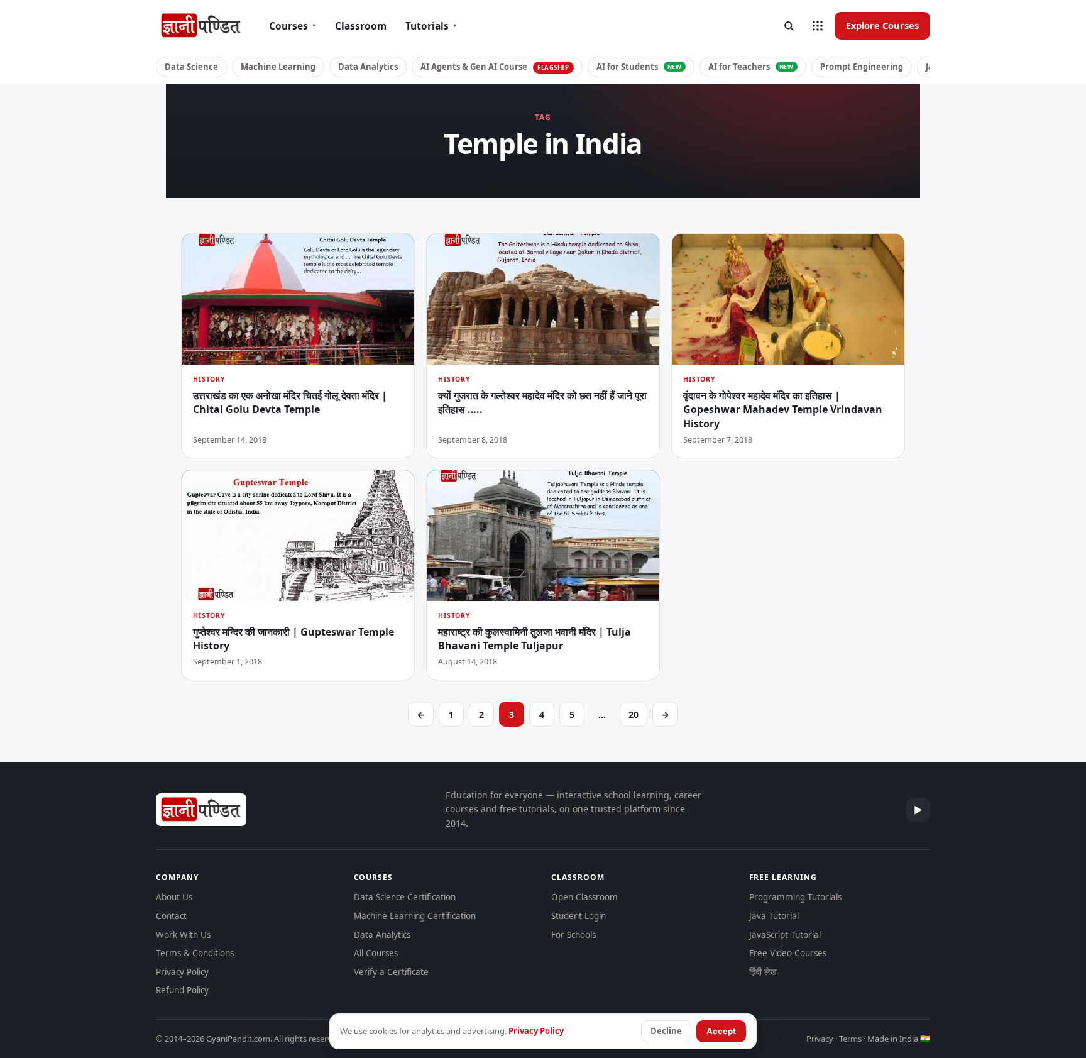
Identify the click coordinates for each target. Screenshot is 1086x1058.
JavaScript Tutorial (785, 934)
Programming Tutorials (795, 897)
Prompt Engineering (861, 66)
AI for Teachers (751, 66)
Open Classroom (584, 897)
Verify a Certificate (391, 972)
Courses (292, 26)
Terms (850, 1038)
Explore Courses (882, 25)
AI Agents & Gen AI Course (494, 66)
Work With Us (183, 934)
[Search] (789, 26)
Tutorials (431, 26)
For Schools (573, 934)
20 (633, 714)
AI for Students (639, 66)
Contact (171, 916)
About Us (174, 897)
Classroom (361, 26)
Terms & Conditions (195, 953)
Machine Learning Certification (415, 916)
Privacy (819, 1038)
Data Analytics (368, 66)
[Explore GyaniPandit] (818, 26)
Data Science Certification (405, 897)
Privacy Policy (182, 972)
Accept (721, 1031)
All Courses (376, 953)
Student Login (578, 916)
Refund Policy (182, 990)
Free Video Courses (787, 953)
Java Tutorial (774, 916)
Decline (666, 1031)
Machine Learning (278, 66)
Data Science (191, 66)
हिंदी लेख (763, 972)
